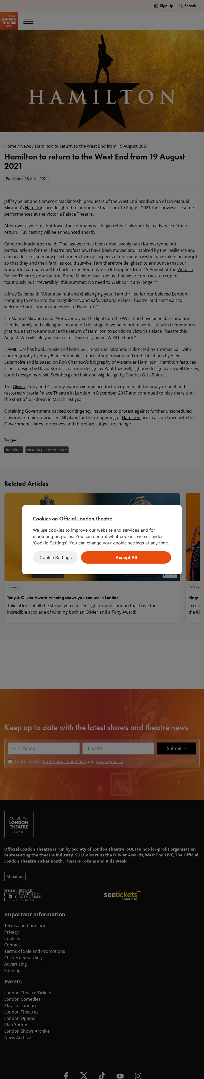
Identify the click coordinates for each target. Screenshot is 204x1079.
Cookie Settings (56, 557)
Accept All (126, 557)
